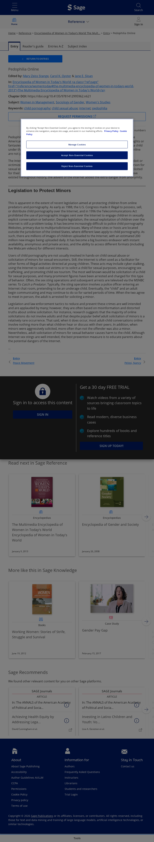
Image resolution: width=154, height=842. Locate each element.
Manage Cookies (77, 144)
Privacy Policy (111, 131)
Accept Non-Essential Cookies (77, 155)
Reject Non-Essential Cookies (77, 166)
